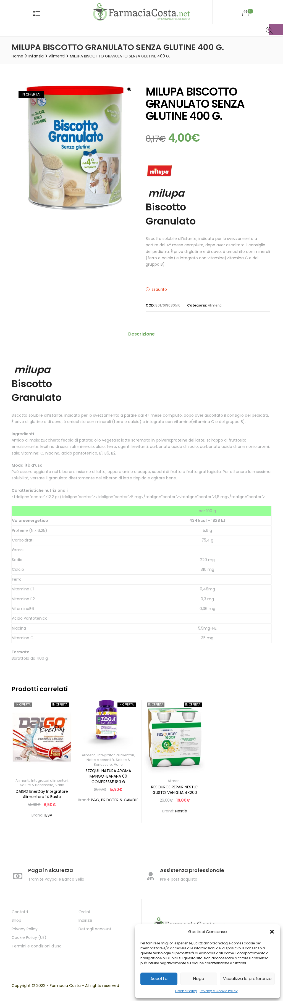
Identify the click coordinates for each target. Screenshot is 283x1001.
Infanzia (36, 56)
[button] (272, 931)
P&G (95, 800)
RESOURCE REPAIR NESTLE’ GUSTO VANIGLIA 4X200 (174, 789)
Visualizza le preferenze (247, 978)
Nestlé (181, 811)
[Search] (276, 29)
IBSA (48, 815)
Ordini (84, 912)
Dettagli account (94, 929)
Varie (59, 785)
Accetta (158, 978)
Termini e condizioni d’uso (37, 946)
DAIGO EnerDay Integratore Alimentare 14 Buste (42, 794)
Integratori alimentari (49, 780)
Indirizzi (85, 920)
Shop (16, 920)
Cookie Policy (186, 991)
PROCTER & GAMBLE (119, 800)
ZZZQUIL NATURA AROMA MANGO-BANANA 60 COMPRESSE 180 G (108, 776)
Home (17, 56)
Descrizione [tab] (141, 334)
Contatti (20, 912)
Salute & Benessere (36, 785)
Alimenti (57, 56)
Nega (198, 978)
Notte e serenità (100, 759)
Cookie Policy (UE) (29, 937)
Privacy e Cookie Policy (219, 991)
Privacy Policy (25, 929)
